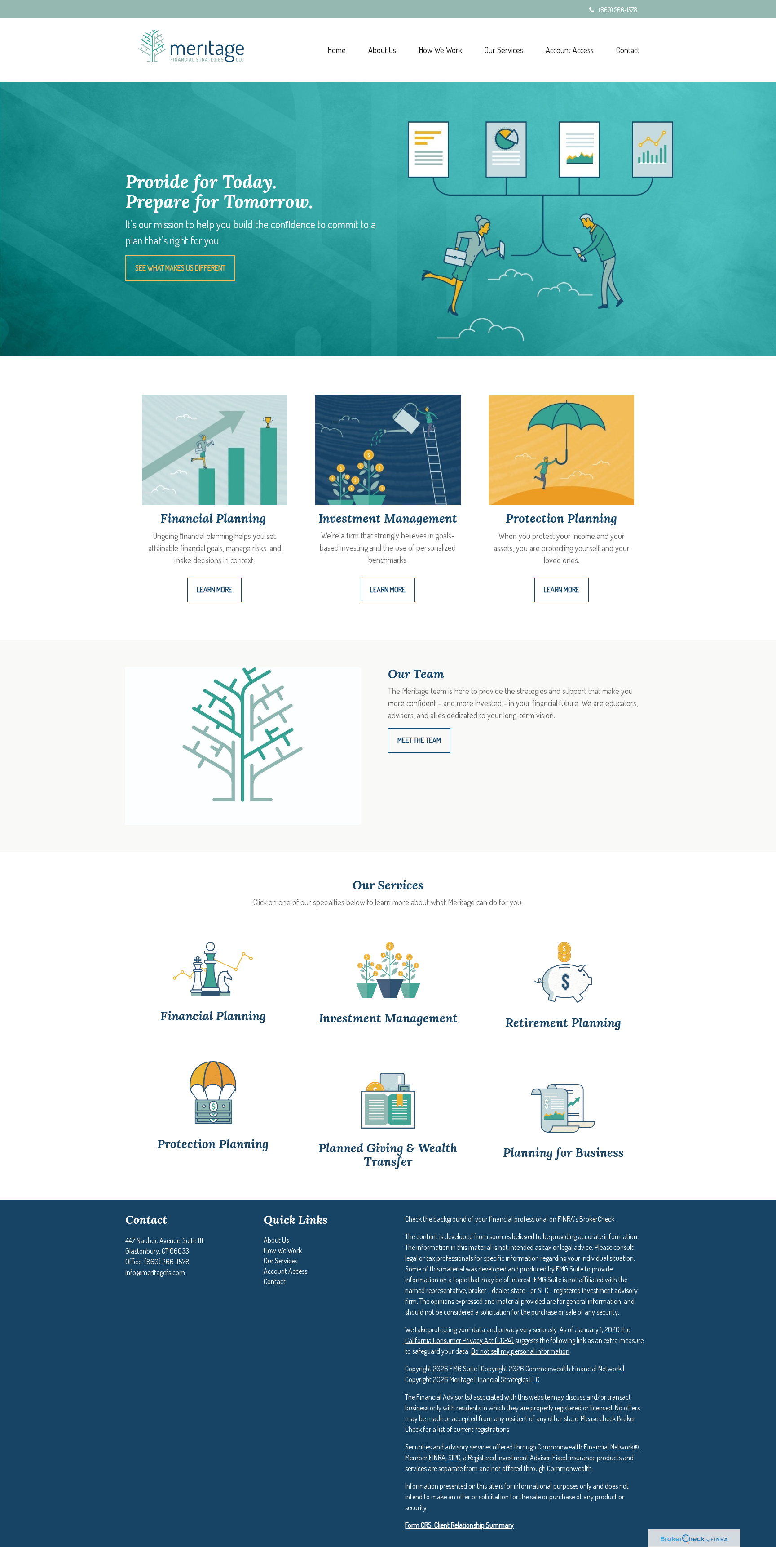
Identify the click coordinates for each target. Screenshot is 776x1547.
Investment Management (388, 1018)
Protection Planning (213, 1143)
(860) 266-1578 (618, 9)
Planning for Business (563, 1152)
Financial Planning (213, 1015)
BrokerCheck (596, 1218)
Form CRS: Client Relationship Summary (459, 1524)
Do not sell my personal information (520, 1351)
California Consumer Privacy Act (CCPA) (459, 1340)
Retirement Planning (563, 1022)
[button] (382, 50)
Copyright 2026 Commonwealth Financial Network (551, 1368)
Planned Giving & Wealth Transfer (388, 1154)
